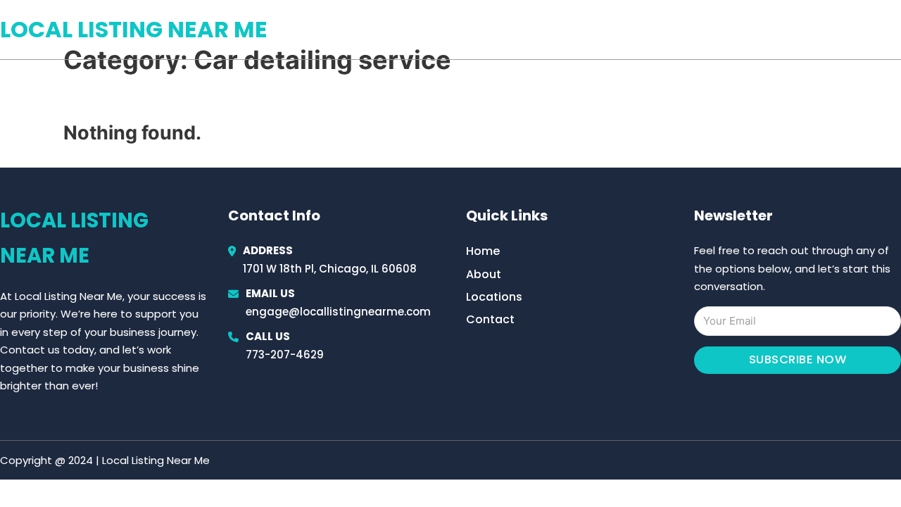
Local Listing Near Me (133, 29)
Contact (490, 319)
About (483, 274)
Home (738, 29)
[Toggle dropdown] (896, 30)
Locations (801, 29)
